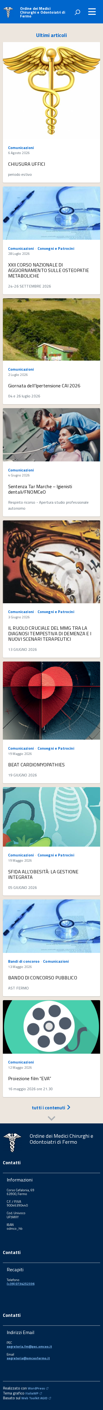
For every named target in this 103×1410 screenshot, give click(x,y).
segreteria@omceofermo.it (28, 1358)
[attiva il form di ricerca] (77, 12)
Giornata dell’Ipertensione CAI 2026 (44, 385)
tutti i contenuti (49, 1107)
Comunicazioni (21, 147)
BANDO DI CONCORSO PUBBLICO (42, 977)
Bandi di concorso (24, 961)
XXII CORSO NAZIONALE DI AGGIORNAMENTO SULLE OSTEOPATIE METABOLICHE (48, 270)
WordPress (36, 1388)
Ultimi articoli (51, 35)
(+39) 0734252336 (20, 1283)
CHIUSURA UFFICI (26, 164)
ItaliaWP (31, 1393)
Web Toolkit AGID (34, 1397)
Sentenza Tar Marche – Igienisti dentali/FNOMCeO (40, 489)
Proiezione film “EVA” (29, 1078)
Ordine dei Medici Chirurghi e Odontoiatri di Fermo (42, 12)
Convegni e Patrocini (56, 248)
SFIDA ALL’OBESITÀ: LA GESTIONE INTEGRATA (43, 874)
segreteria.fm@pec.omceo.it (29, 1346)
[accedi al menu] (92, 12)
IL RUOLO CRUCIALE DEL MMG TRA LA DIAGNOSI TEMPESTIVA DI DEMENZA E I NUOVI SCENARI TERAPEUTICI (49, 633)
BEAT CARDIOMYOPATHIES (36, 764)
